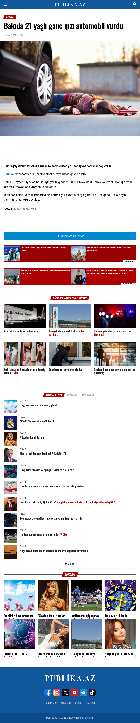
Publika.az (11, 174)
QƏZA (18, 209)
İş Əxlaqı (90, 702)
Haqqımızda (51, 702)
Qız (34, 209)
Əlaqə (78, 702)
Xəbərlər (66, 702)
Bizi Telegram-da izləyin (70, 236)
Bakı (26, 209)
